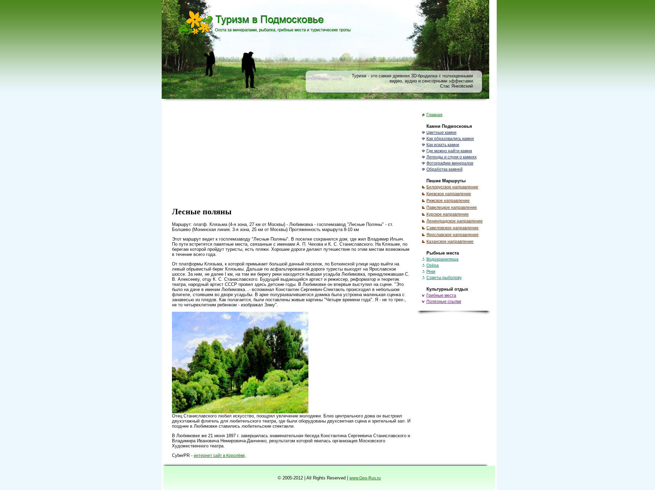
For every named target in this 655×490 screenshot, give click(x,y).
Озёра (432, 265)
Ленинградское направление (454, 221)
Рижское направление (448, 200)
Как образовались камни (450, 138)
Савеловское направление (452, 228)
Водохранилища (442, 259)
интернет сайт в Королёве (219, 455)
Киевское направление (448, 194)
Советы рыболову (444, 277)
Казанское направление (450, 241)
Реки (430, 271)
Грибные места (441, 295)
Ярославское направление (452, 234)
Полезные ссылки (443, 301)
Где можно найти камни (449, 151)
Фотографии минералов (449, 163)
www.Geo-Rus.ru (365, 478)
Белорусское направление (452, 187)
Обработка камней (444, 169)
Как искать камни (442, 144)
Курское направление (447, 214)
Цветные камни (441, 132)
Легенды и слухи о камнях (451, 157)
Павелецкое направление (451, 207)
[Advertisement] (291, 154)
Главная (434, 114)
